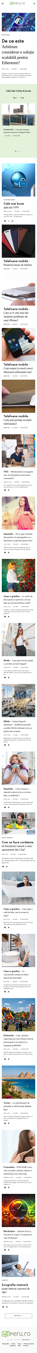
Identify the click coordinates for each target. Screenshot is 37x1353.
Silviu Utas (7, 268)
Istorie (13, 1344)
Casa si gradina (7, 837)
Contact (26, 1345)
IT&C (19, 1345)
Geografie (5, 1344)
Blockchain (6, 35)
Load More (17, 1315)
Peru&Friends (26, 1340)
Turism (19, 1344)
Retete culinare (29, 1344)
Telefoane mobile (9, 199)
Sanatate (5, 1280)
